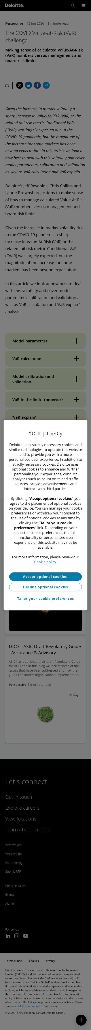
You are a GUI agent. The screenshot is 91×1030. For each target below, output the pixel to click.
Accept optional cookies (45, 576)
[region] (45, 515)
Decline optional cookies (45, 587)
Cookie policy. (45, 561)
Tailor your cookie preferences (45, 598)
